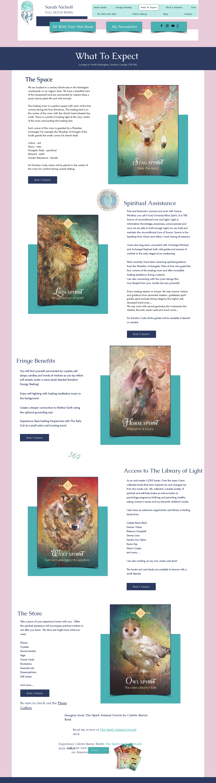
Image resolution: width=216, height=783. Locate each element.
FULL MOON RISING (59, 12)
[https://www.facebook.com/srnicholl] (161, 25)
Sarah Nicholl (59, 7)
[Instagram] (167, 25)
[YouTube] (173, 25)
